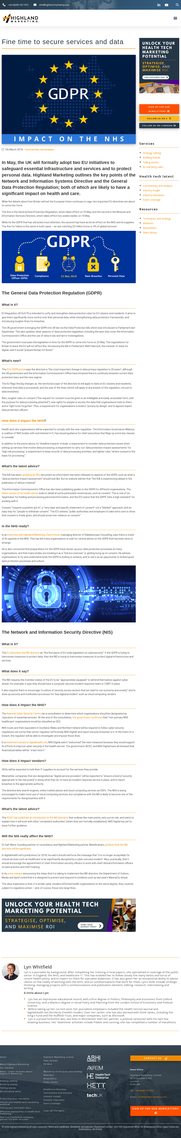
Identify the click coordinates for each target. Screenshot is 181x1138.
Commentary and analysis (39, 149)
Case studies (50, 1061)
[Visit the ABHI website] (93, 1058)
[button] (177, 5)
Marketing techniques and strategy (62, 1071)
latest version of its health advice (20, 493)
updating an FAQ (31, 474)
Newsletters (150, 228)
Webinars (148, 223)
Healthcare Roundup (54, 1089)
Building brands (151, 157)
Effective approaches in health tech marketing (20, 1112)
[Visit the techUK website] (95, 1068)
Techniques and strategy (157, 218)
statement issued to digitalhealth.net (26, 742)
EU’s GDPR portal (16, 369)
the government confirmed (87, 717)
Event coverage (151, 199)
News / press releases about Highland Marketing (16, 1072)
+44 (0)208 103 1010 (144, 1091)
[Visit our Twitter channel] (151, 5)
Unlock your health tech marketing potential (19, 1103)
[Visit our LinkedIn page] (159, 5)
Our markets (7, 1068)
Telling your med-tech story (15, 1108)
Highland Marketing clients (58, 1057)
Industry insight (151, 190)
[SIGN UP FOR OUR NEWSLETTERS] (155, 1113)
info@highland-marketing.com (152, 1097)
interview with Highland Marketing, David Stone (34, 534)
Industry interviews (153, 195)
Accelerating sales (153, 167)
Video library (150, 232)
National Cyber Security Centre (24, 713)
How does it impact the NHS (23, 420)
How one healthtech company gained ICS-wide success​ (16, 1118)
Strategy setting (152, 153)
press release (14, 873)
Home (3, 1057)
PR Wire (47, 1064)
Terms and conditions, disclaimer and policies (70, 1127)
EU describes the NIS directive (23, 652)
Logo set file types (53, 1111)
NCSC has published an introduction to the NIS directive (37, 817)
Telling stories (151, 162)
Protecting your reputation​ (15, 1099)
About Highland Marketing (14, 1064)
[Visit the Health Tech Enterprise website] (98, 1076)
